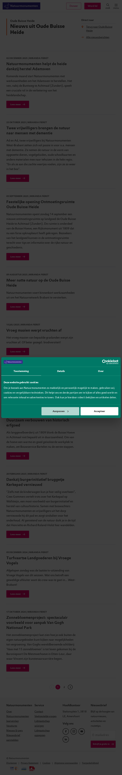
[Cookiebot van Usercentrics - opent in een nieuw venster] (104, 362)
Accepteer (99, 411)
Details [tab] (61, 371)
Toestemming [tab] (21, 371)
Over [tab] (100, 371)
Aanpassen (59, 411)
